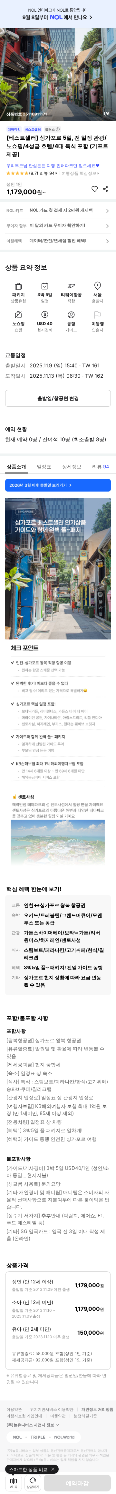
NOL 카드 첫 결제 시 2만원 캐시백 (61, 210)
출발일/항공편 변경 (58, 398)
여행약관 (58, 1415)
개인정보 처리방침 (97, 1409)
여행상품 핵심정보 (79, 173)
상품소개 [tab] (16, 466)
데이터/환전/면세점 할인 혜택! (58, 240)
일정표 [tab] (44, 466)
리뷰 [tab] (100, 466)
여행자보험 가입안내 (24, 1415)
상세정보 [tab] (72, 466)
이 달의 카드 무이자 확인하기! (57, 225)
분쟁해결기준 (85, 1415)
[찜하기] (95, 189)
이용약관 (14, 1409)
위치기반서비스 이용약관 (51, 1409)
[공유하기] (106, 189)
